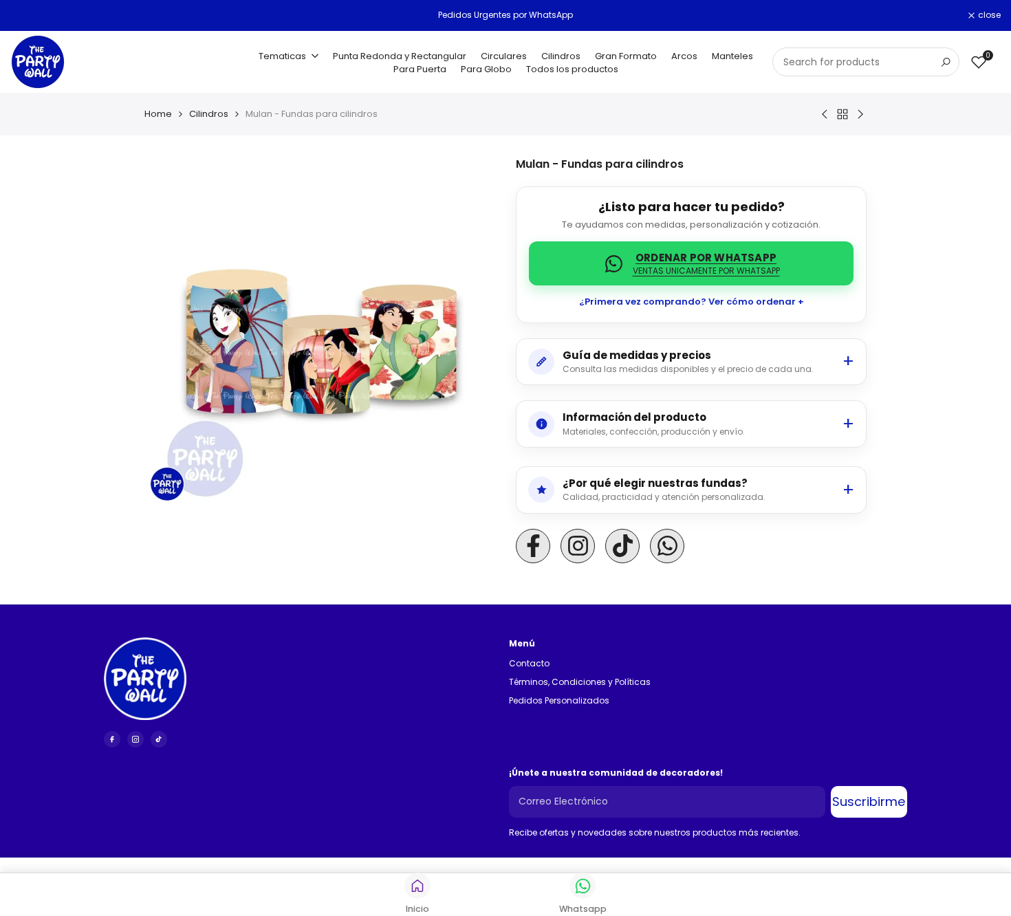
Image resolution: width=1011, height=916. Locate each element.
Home (158, 113)
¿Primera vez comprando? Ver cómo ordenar (687, 301)
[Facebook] (112, 739)
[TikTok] (159, 739)
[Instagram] (135, 739)
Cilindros (208, 113)
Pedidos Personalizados (559, 700)
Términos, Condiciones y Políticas (580, 682)
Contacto (529, 663)
